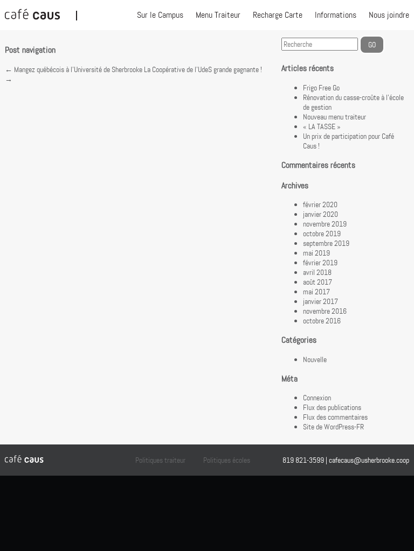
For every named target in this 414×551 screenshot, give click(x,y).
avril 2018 (317, 272)
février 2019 (320, 262)
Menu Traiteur (218, 14)
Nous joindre (389, 14)
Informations (335, 14)
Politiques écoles (226, 460)
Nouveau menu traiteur (334, 117)
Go (372, 45)
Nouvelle (315, 359)
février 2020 (320, 204)
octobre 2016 (322, 321)
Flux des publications (332, 407)
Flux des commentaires (335, 417)
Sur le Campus (160, 14)
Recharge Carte (277, 14)
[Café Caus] (40, 15)
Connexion (317, 397)
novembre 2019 (325, 224)
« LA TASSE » (322, 126)
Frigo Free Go (321, 88)
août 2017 (317, 282)
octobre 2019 (322, 233)
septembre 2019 (326, 243)
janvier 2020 (320, 214)
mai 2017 (316, 291)
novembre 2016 (325, 311)
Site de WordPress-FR (333, 427)
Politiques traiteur (160, 460)
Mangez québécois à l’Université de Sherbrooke (73, 69)
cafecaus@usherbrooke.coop (369, 460)
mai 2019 (316, 253)
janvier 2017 (320, 301)
